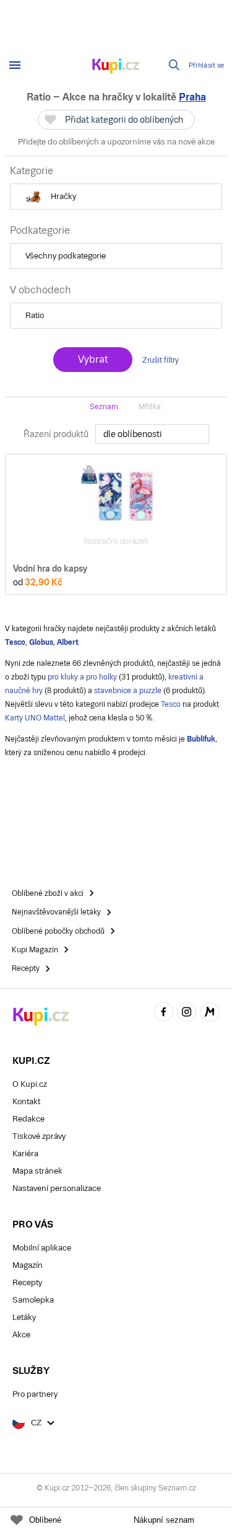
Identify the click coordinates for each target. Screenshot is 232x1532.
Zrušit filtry (160, 360)
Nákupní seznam (164, 1520)
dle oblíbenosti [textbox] (132, 434)
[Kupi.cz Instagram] (187, 1013)
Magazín (27, 1265)
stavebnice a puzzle (127, 690)
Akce (21, 1334)
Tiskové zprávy (39, 1136)
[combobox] (152, 434)
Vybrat (93, 359)
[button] (116, 197)
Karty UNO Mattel (35, 718)
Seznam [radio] (104, 406)
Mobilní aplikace (41, 1247)
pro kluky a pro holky (82, 677)
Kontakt (26, 1101)
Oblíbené (45, 1520)
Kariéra (25, 1153)
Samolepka (33, 1299)
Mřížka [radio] (150, 406)
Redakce (28, 1118)
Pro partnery (35, 1394)
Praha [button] (192, 97)
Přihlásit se (207, 65)
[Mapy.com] (210, 1013)
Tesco (171, 704)
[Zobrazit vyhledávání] (174, 65)
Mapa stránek (37, 1171)
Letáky (24, 1317)
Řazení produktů (56, 434)
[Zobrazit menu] (15, 65)
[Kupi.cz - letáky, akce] (116, 67)
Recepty (27, 1282)
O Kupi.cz (29, 1084)
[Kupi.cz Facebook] (163, 1013)
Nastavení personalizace (56, 1188)
